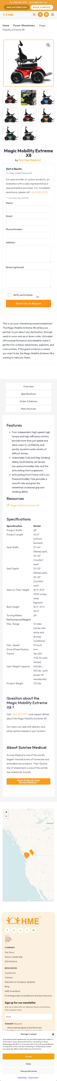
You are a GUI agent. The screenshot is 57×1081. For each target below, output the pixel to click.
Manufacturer (28, 408)
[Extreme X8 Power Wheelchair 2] (10, 133)
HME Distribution (17, 7)
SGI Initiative (11, 961)
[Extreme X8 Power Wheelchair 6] (28, 115)
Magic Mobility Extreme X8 (24, 505)
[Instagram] (13, 930)
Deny (28, 1064)
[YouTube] (33, 930)
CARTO (51, 901)
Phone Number (14, 229)
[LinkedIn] (20, 930)
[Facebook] (7, 930)
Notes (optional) (15, 267)
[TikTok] (27, 930)
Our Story (9, 952)
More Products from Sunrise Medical (28, 781)
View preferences (28, 1071)
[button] (53, 1034)
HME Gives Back (12, 991)
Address (11, 242)
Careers (9, 977)
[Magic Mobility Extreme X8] (28, 63)
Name (10, 202)
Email (9, 216)
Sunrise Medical (30, 160)
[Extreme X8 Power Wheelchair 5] (10, 115)
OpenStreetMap (35, 901)
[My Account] (40, 14)
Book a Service (42, 7)
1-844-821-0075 (20, 2)
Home (6, 25)
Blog (7, 986)
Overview (28, 386)
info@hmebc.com (39, 2)
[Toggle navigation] (53, 14)
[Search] (34, 14)
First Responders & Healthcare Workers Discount (28, 995)
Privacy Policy (33, 1077)
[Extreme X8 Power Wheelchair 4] (46, 97)
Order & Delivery (28, 401)
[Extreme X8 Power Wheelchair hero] (46, 115)
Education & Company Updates (20, 982)
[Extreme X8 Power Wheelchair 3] (28, 133)
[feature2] (28, 97)
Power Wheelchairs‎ (24, 25)
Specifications (28, 393)
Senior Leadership (14, 956)
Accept (28, 1056)
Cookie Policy (22, 1077)
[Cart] (46, 14)
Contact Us (10, 973)
